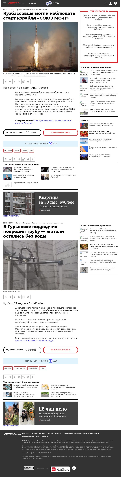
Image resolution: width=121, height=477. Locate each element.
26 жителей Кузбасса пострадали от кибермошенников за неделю (99, 46)
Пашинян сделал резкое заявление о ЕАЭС (103, 148)
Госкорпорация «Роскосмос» (34, 76)
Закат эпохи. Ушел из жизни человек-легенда (23, 176)
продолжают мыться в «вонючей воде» (34, 341)
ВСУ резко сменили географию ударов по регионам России (100, 140)
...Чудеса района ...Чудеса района (25, 183)
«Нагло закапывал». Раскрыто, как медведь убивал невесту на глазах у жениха (103, 238)
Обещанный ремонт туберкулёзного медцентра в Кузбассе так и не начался (99, 18)
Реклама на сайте (38, 433)
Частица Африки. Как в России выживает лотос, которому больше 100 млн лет (103, 262)
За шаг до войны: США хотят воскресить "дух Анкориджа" (100, 155)
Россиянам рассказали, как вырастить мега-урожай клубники (102, 132)
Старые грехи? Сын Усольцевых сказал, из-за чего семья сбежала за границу (103, 231)
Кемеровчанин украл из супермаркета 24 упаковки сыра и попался (99, 56)
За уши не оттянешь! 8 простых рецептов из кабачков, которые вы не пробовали (104, 246)
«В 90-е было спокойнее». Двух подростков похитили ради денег (102, 110)
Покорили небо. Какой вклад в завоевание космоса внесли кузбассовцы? (62, 169)
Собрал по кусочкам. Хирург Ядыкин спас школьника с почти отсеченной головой (103, 254)
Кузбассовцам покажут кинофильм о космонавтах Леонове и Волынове (23, 169)
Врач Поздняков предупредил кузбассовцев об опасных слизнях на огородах (99, 37)
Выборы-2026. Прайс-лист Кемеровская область (81, 433)
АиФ (18, 291)
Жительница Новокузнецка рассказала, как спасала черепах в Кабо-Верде (99, 27)
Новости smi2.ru (11, 216)
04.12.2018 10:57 (8, 10)
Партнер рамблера (42, 468)
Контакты (25, 433)
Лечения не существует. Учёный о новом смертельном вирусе (102, 269)
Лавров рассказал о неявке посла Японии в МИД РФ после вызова (101, 124)
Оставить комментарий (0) (60, 132)
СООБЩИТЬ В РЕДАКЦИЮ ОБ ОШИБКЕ (35, 436)
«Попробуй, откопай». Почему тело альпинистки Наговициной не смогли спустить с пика (103, 80)
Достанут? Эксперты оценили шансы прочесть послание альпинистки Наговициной (103, 72)
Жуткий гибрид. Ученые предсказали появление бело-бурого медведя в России (104, 96)
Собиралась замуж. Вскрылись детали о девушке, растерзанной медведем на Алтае (102, 88)
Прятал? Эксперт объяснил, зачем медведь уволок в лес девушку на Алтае (102, 103)
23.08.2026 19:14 (8, 223)
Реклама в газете (54, 433)
